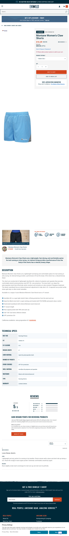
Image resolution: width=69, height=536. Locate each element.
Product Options (40, 55)
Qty (37, 63)
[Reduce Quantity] (38, 67)
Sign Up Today (18, 434)
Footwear (39, 521)
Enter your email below (34, 496)
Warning (32, 320)
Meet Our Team (7, 521)
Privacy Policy (40, 503)
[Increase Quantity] (46, 67)
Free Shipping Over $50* (46, 1)
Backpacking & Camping (43, 518)
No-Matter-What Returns (58, 84)
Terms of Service (49, 503)
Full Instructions (40, 492)
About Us (5, 518)
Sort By (51, 442)
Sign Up (57, 499)
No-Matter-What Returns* (28, 1)
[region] (34, 436)
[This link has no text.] (59, 6)
